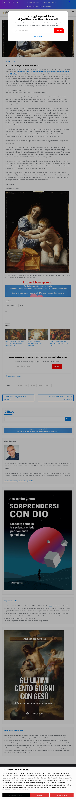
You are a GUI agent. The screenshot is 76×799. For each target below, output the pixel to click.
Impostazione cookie (16, 795)
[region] (38, 783)
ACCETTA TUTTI (62, 795)
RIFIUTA (39, 795)
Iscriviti (59, 31)
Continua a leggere (38, 36)
